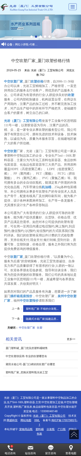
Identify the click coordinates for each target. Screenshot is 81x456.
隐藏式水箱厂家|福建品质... (42, 318)
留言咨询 (50, 453)
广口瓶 (62, 429)
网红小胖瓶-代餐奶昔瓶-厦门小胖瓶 (36, 44)
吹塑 (39, 327)
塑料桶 (40, 429)
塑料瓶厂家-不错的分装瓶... (42, 308)
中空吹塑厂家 (27, 327)
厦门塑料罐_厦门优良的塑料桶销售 (27, 348)
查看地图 (70, 453)
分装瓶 (51, 429)
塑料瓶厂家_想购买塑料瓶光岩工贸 (27, 372)
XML (37, 420)
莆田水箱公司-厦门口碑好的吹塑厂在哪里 (30, 364)
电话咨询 (10, 453)
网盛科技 (12, 420)
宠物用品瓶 (26, 429)
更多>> (71, 339)
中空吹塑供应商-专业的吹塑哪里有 (26, 356)
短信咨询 (30, 453)
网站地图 (25, 420)
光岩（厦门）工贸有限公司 (49, 415)
